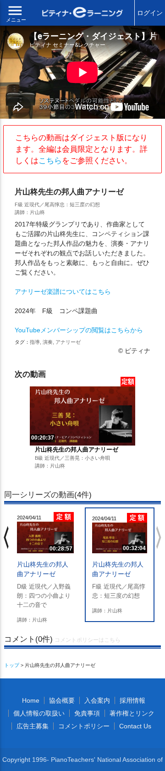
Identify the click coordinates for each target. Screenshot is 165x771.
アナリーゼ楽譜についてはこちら (63, 291)
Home (30, 700)
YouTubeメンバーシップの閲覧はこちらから (79, 330)
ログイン (150, 13)
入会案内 (97, 700)
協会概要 (62, 700)
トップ (11, 665)
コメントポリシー (84, 726)
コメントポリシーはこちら (88, 640)
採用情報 (132, 700)
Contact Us (135, 726)
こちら (50, 160)
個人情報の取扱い (39, 713)
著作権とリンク (132, 713)
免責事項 (87, 713)
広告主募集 (32, 726)
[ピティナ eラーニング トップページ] (82, 13)
